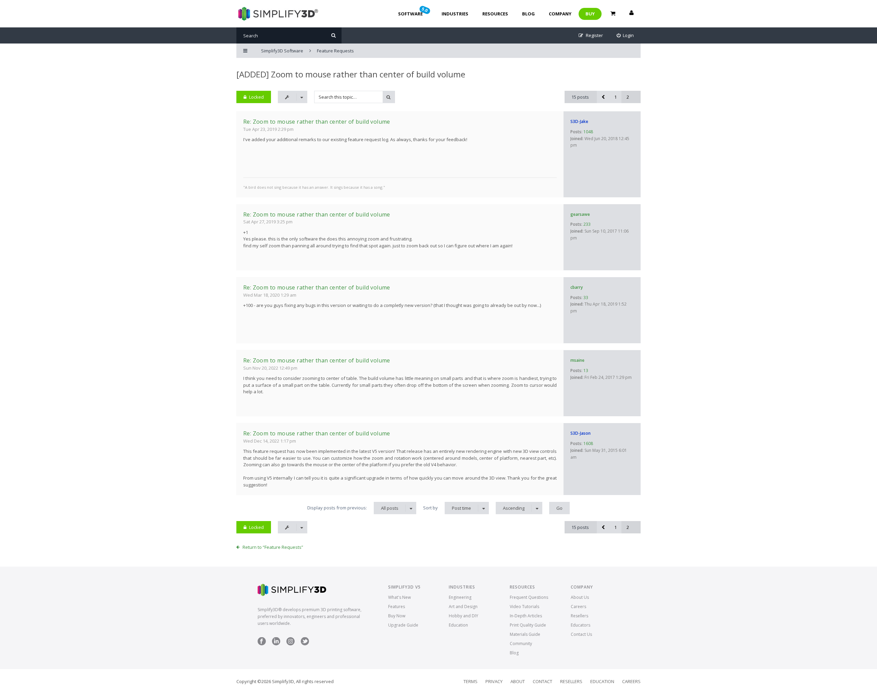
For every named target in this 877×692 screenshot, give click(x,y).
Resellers (579, 616)
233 (587, 224)
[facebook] (262, 644)
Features (396, 606)
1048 (588, 132)
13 (585, 370)
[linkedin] (276, 644)
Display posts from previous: (352, 508)
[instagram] (290, 644)
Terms (471, 681)
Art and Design (463, 606)
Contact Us (581, 634)
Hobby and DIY (463, 616)
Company (560, 14)
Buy (590, 14)
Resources (495, 14)
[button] (603, 97)
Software (413, 11)
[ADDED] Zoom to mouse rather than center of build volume (350, 74)
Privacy (494, 681)
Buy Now (396, 616)
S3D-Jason (580, 433)
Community (521, 643)
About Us (580, 597)
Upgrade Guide (403, 625)
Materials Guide (525, 634)
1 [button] (615, 97)
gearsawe (580, 214)
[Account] (631, 13)
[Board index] (277, 14)
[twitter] (305, 644)
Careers (578, 606)
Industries (455, 14)
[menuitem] (625, 35)
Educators (580, 625)
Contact (542, 681)
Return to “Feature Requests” (273, 547)
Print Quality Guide (528, 625)
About (517, 681)
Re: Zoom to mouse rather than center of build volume (316, 121)
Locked (256, 97)
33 (585, 297)
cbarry (576, 287)
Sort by (447, 508)
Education (458, 625)
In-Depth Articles (526, 616)
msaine (577, 360)
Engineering (460, 597)
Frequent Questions (529, 597)
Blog (528, 14)
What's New (399, 597)
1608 (588, 443)
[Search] (333, 35)
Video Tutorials (524, 606)
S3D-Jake (579, 121)
